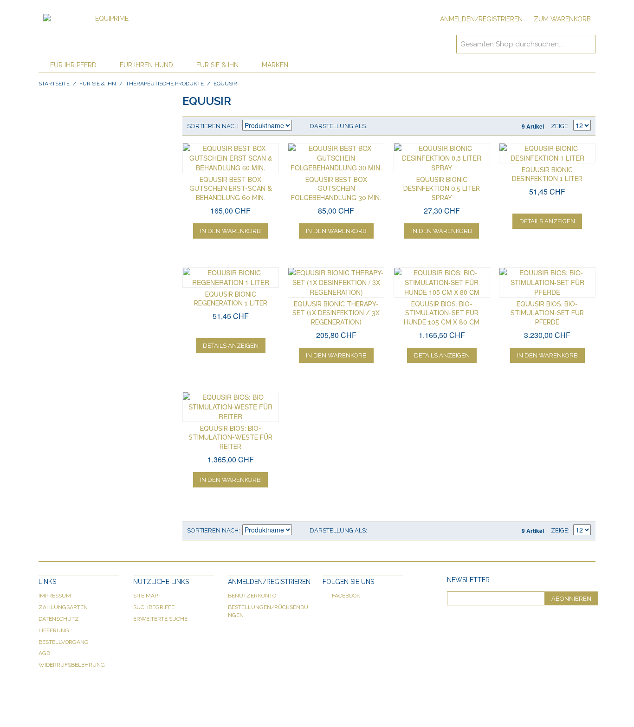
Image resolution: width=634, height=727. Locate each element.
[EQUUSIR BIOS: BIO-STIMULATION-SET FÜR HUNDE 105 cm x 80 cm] (442, 282)
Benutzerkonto (252, 595)
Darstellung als (338, 126)
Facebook (346, 595)
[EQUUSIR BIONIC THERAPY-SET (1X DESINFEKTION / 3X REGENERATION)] (336, 282)
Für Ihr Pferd (73, 65)
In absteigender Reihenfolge (300, 126)
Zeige (559, 126)
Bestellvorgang (64, 642)
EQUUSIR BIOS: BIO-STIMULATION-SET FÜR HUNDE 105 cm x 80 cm (441, 313)
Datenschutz (59, 619)
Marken (275, 65)
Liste (393, 126)
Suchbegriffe (154, 607)
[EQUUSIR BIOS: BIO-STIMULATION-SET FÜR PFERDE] (547, 282)
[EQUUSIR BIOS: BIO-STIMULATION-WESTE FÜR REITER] (230, 407)
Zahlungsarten (63, 607)
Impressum (55, 595)
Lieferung (54, 630)
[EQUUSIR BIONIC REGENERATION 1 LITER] (230, 277)
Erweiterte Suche (160, 619)
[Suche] (586, 44)
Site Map (145, 595)
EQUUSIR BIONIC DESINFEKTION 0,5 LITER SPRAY (441, 188)
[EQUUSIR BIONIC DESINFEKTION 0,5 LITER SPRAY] (442, 158)
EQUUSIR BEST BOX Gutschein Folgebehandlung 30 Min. (336, 188)
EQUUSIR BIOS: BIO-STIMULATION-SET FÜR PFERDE (547, 313)
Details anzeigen (547, 221)
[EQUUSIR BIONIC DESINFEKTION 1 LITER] (547, 153)
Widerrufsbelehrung (72, 665)
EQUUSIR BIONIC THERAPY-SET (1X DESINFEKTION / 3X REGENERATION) (336, 313)
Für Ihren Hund (146, 65)
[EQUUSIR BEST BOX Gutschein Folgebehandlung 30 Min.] (336, 158)
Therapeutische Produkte (165, 83)
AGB (44, 653)
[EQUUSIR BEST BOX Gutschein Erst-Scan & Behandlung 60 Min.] (230, 158)
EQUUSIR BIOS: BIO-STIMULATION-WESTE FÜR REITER (230, 437)
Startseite (54, 83)
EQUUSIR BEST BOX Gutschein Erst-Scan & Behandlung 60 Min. (230, 188)
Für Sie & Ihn (217, 65)
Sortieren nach (213, 126)
